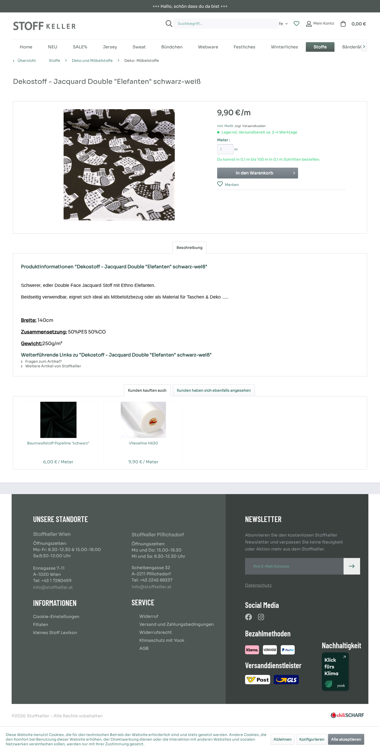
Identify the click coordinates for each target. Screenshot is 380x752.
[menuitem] (221, 21)
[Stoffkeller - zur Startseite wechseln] (44, 25)
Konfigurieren (311, 739)
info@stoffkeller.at (53, 587)
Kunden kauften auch (147, 390)
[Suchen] (168, 23)
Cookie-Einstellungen (56, 616)
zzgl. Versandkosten (250, 126)
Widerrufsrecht (155, 632)
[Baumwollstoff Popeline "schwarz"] (58, 420)
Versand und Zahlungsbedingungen (176, 624)
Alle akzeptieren (346, 739)
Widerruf (148, 616)
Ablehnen (282, 739)
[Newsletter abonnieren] (352, 566)
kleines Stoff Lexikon (55, 632)
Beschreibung (189, 247)
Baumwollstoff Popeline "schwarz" (58, 443)
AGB (144, 648)
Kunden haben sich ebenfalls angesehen (214, 390)
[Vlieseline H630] (143, 420)
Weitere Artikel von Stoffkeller (53, 366)
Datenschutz (258, 585)
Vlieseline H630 (143, 443)
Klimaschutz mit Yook (161, 640)
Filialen (40, 624)
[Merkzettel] (296, 24)
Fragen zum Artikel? (43, 361)
